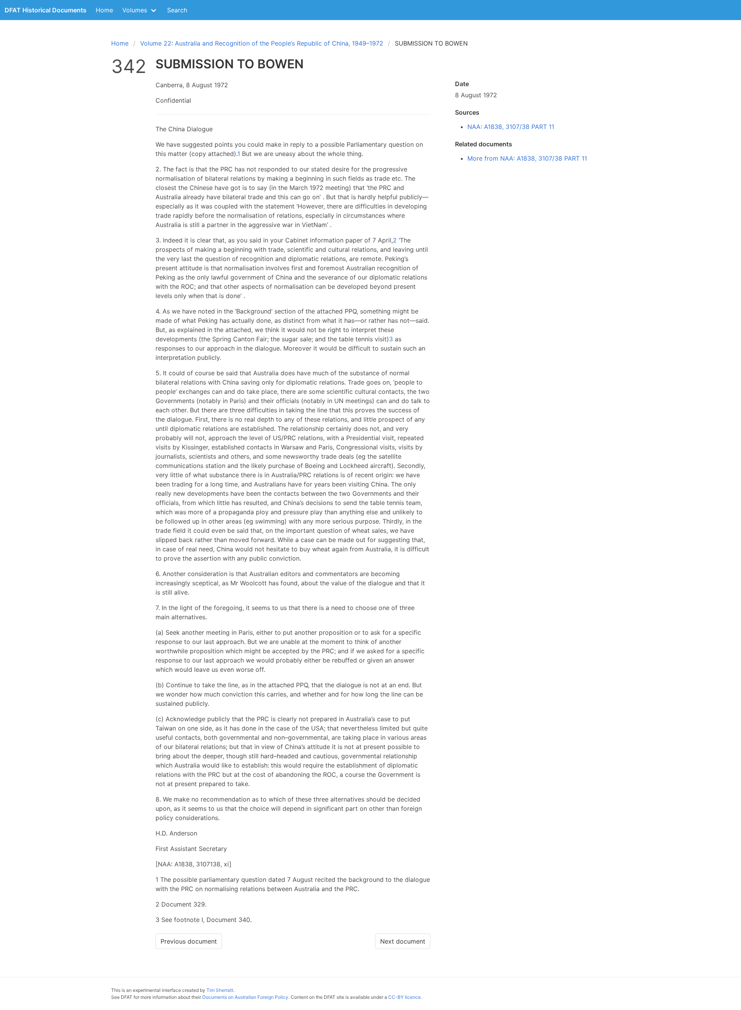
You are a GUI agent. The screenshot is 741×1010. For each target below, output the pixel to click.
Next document (402, 941)
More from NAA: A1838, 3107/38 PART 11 (527, 158)
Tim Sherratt (219, 990)
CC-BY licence (404, 997)
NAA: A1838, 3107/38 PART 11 (510, 126)
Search (177, 10)
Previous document (189, 941)
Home (104, 10)
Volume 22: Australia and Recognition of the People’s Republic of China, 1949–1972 (261, 43)
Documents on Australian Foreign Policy (245, 997)
